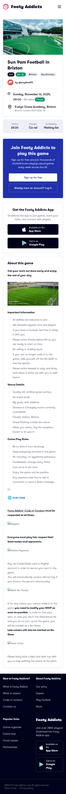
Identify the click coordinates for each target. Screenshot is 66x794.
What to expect (12, 693)
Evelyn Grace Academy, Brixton (35, 107)
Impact (40, 693)
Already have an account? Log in (33, 187)
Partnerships (10, 747)
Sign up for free (33, 177)
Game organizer (12, 727)
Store (39, 706)
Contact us (9, 706)
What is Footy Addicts (15, 686)
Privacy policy (26, 788)
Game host (9, 733)
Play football (43, 699)
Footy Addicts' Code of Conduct (26, 510)
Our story (41, 686)
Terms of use (10, 788)
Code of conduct (12, 699)
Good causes (10, 740)
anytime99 (27, 82)
